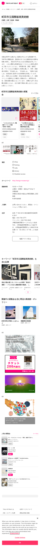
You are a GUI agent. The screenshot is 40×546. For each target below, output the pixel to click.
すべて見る (34, 93)
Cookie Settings (20, 537)
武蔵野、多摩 (20, 9)
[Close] (37, 518)
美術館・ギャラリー (11, 9)
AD (3, 142)
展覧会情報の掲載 (25, 513)
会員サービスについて (26, 509)
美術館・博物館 (14, 20)
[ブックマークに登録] (16, 118)
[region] (20, 530)
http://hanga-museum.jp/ (20, 180)
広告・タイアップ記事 (9, 513)
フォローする (7, 23)
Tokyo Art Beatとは (8, 509)
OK (20, 543)
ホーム (3, 9)
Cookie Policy (14, 533)
